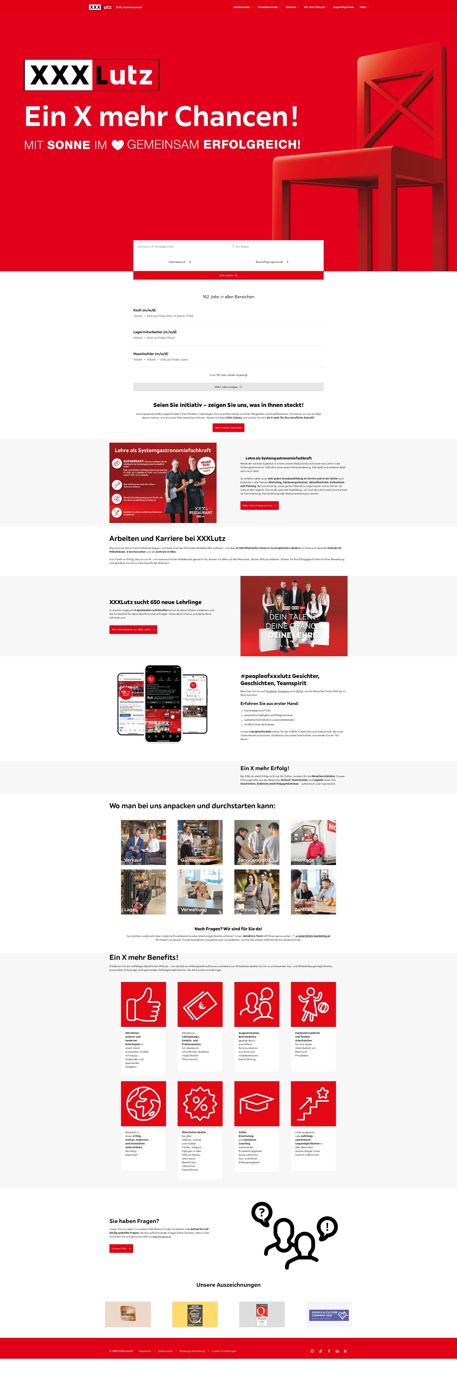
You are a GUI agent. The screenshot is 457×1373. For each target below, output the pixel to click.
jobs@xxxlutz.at (161, 1236)
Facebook (271, 691)
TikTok (299, 691)
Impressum (145, 1351)
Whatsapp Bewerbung (192, 1351)
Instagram (284, 691)
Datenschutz (165, 1351)
